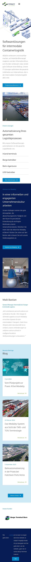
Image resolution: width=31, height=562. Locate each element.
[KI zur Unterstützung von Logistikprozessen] (15, 359)
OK (16, 559)
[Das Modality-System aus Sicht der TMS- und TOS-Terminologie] (15, 400)
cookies (11, 535)
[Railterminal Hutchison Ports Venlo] (15, 445)
